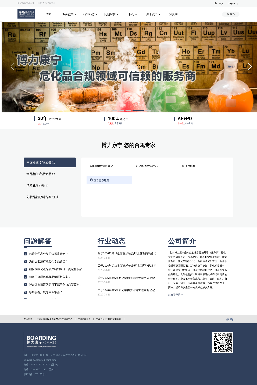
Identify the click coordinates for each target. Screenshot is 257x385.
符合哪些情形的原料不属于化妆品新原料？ (55, 278)
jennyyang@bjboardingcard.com (40, 360)
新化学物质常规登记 (101, 166)
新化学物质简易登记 (147, 166)
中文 (221, 3)
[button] (114, 110)
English (232, 3)
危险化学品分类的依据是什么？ (48, 247)
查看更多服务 (99, 180)
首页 (49, 14)
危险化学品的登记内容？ (44, 293)
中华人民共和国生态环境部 (108, 319)
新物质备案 (188, 166)
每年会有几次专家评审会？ (46, 285)
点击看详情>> (175, 294)
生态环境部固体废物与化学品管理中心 (54, 319)
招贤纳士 (174, 14)
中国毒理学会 (84, 319)
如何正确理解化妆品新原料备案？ (50, 270)
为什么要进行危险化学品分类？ (48, 255)
